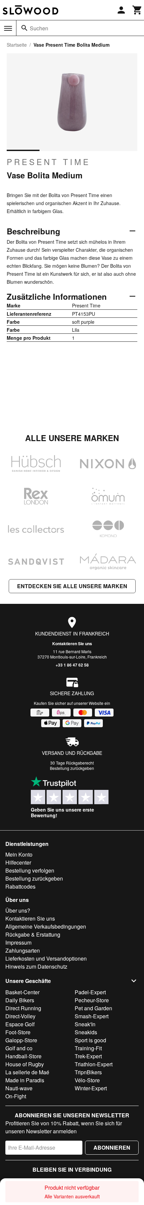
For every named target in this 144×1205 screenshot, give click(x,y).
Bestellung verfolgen (29, 870)
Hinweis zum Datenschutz (36, 966)
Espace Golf (19, 1024)
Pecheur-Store (92, 1000)
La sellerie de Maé (27, 1072)
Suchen (39, 28)
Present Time (48, 161)
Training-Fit (88, 1048)
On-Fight (15, 1096)
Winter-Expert (91, 1088)
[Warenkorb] (137, 10)
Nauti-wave (18, 1088)
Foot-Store (17, 1032)
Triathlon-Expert (94, 1064)
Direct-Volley (20, 1016)
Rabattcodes (20, 886)
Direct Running (23, 1008)
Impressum (18, 942)
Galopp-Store (21, 1040)
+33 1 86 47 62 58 (72, 665)
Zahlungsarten (22, 950)
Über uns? (17, 910)
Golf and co (18, 1048)
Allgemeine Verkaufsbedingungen (45, 926)
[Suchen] (24, 28)
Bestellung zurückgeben (72, 768)
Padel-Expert (90, 992)
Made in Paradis (24, 1080)
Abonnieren (111, 1147)
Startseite (17, 44)
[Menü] (8, 28)
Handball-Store (23, 1056)
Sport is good (90, 1040)
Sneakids (86, 1032)
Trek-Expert (88, 1056)
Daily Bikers (19, 1000)
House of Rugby (24, 1064)
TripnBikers (88, 1072)
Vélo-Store (87, 1080)
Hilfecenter (18, 862)
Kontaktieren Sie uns (72, 643)
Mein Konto (18, 854)
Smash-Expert (92, 1016)
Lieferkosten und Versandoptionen (46, 958)
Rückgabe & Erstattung (32, 934)
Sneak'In (85, 1024)
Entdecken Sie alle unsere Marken (72, 586)
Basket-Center (22, 992)
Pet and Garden (93, 1008)
